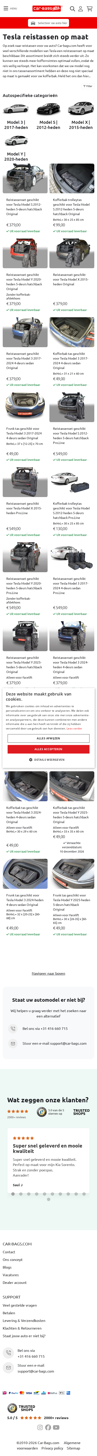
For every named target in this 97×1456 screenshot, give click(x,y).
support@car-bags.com (68, 1043)
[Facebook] (49, 1426)
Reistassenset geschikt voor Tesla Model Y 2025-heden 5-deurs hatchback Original (24, 664)
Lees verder (74, 728)
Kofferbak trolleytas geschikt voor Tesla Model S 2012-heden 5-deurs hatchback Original (71, 207)
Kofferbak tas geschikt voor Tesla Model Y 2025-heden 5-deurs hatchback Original (71, 815)
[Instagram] (41, 1426)
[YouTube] (56, 1426)
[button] (13, 1194)
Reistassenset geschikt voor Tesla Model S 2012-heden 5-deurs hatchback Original (24, 207)
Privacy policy (52, 1448)
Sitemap (73, 1448)
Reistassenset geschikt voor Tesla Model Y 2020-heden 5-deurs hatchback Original (24, 281)
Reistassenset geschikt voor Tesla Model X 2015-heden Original (70, 279)
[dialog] (48, 728)
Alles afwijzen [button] (48, 738)
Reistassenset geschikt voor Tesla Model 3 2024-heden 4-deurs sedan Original (70, 664)
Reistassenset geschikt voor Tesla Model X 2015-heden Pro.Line (24, 508)
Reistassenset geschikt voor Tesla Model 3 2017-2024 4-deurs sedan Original (24, 360)
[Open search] (73, 9)
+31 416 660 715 (54, 1028)
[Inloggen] (81, 9)
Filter (89, 86)
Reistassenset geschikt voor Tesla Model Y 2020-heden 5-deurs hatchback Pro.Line (24, 585)
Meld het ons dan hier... (74, 76)
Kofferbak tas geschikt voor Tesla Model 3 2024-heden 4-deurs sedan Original (24, 815)
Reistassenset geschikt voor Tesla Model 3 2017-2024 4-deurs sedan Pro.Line (70, 585)
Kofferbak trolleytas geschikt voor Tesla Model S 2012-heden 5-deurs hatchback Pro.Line (71, 510)
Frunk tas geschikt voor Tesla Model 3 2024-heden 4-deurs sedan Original (25, 900)
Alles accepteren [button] (48, 749)
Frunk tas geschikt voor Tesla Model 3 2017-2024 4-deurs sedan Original (24, 433)
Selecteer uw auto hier (52, 23)
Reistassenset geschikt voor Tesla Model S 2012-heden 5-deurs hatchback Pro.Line (71, 435)
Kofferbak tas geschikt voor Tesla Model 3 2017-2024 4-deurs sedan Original (70, 360)
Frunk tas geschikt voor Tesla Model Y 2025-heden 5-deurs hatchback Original (71, 902)
